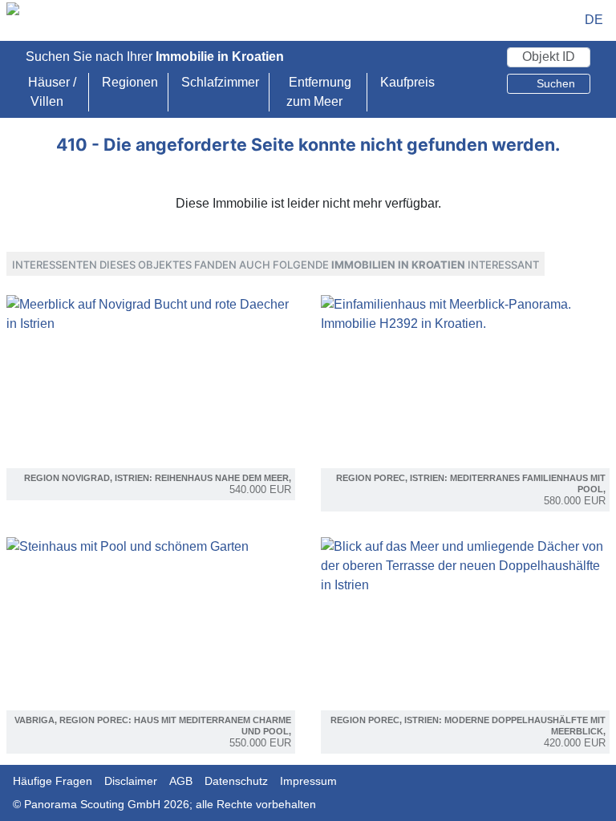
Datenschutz (236, 780)
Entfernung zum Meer (318, 91)
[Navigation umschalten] (561, 20)
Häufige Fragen (52, 780)
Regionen (130, 82)
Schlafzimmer (220, 82)
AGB (180, 780)
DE (594, 19)
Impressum (308, 780)
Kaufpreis (407, 82)
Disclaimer (130, 780)
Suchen (554, 83)
